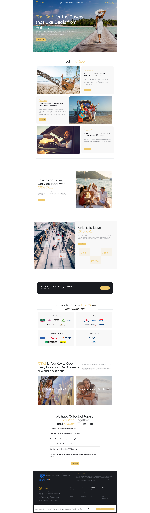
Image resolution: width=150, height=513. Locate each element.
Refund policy (84, 496)
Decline (100, 508)
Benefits (71, 2)
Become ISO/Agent (95, 492)
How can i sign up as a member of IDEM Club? (65, 434)
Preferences (90, 508)
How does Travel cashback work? (61, 444)
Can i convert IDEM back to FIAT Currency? (64, 449)
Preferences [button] (80, 509)
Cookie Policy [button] (55, 509)
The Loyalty (77, 2)
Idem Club (48, 473)
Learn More (87, 89)
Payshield (93, 496)
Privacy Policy (83, 489)
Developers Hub (105, 498)
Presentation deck (74, 494)
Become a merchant (95, 489)
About (82, 2)
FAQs (103, 496)
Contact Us (104, 492)
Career (71, 496)
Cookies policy (84, 492)
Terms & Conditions (85, 494)
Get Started (41, 39)
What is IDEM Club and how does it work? (63, 428)
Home (60, 2)
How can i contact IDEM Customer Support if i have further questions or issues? (73, 455)
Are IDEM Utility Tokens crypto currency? (63, 439)
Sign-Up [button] (106, 2)
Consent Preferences (106, 489)
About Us (72, 489)
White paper (94, 494)
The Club (66, 2)
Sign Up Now (75, 463)
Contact (88, 2)
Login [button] (112, 2)
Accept (110, 508)
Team (71, 492)
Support (103, 494)
